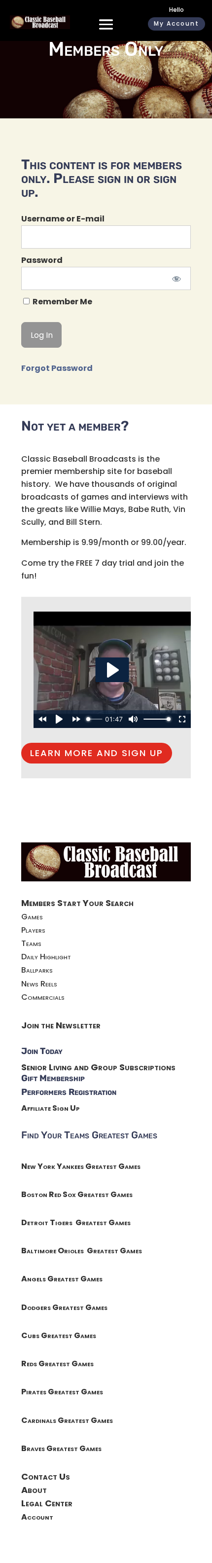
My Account (176, 23)
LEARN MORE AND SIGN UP (96, 753)
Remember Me (61, 301)
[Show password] (177, 278)
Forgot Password (57, 368)
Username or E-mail (63, 218)
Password (42, 260)
